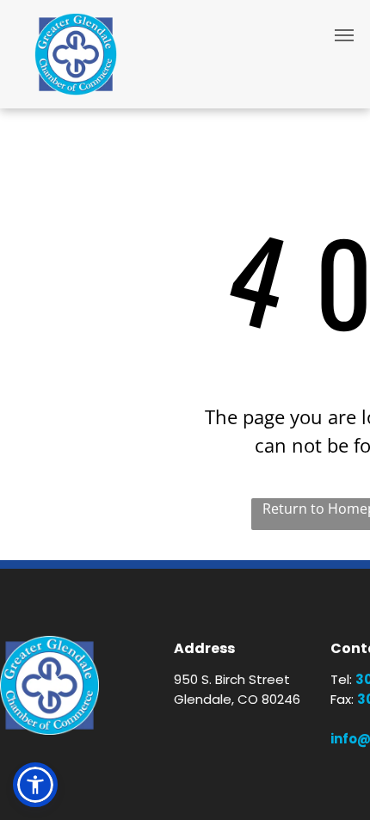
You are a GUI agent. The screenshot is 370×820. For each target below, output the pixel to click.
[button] (35, 785)
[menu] (344, 35)
